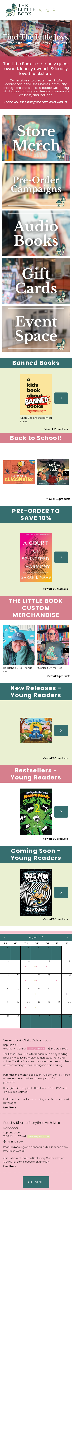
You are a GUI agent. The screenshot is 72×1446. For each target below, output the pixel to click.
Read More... (10, 1107)
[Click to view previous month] (4, 937)
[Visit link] (36, 329)
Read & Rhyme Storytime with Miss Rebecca (31, 1125)
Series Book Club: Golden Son (27, 1040)
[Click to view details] (36, 394)
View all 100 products (55, 589)
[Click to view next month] (67, 937)
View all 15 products (56, 429)
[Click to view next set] (61, 398)
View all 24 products (58, 499)
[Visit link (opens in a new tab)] (36, 138)
